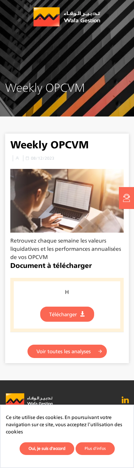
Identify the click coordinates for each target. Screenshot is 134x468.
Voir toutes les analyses (63, 351)
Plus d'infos (95, 448)
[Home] (67, 17)
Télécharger (63, 314)
